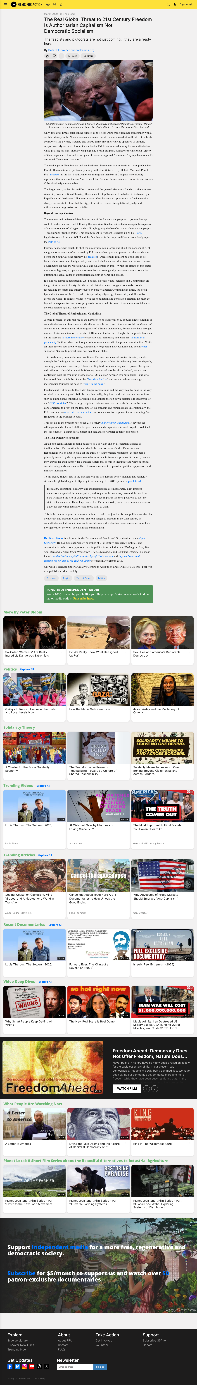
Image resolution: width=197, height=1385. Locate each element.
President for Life (97, 379)
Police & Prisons (83, 578)
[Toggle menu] (5, 4)
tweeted (54, 174)
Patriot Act (54, 241)
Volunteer (101, 1345)
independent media (60, 1247)
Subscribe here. (83, 598)
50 (165, 1273)
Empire (66, 578)
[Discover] (48, 4)
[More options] (62, 652)
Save (74, 56)
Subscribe (21, 1273)
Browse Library (17, 1340)
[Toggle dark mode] (175, 4)
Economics (51, 578)
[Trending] (61, 4)
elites (144, 346)
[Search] (168, 4)
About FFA (65, 1340)
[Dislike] (54, 56)
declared (92, 256)
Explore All (27, 669)
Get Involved (103, 1340)
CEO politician (58, 403)
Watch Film (127, 1088)
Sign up (100, 1366)
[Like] (47, 56)
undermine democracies (77, 412)
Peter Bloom (56, 50)
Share (90, 56)
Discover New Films (20, 1345)
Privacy (10, 1378)
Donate (147, 1345)
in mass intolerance (73, 337)
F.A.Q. (62, 1349)
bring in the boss (93, 384)
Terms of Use (24, 1378)
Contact (63, 1345)
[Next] (154, 1088)
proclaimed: (135, 481)
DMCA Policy (39, 1378)
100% (138, 232)
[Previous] (146, 1088)
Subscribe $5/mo (154, 1340)
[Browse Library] (54, 4)
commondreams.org (80, 50)
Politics (101, 578)
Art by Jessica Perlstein (181, 1310)
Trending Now (16, 1349)
